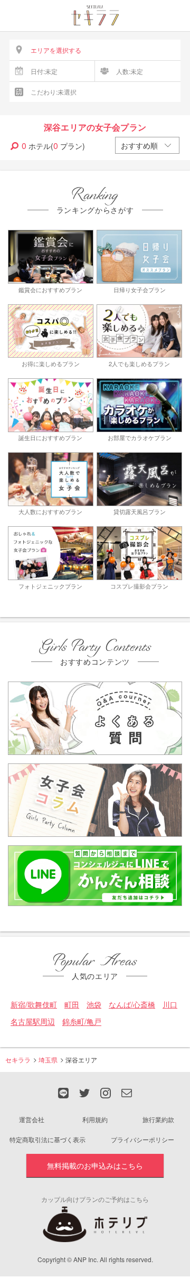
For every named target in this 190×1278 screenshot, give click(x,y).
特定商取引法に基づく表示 (48, 1139)
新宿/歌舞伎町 (34, 1005)
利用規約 (95, 1119)
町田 (71, 1005)
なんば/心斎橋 (132, 1005)
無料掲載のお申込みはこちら (95, 1165)
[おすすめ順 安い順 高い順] (147, 145)
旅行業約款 (158, 1119)
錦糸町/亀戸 (81, 1021)
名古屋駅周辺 (33, 1021)
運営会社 (31, 1119)
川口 (170, 1005)
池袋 (94, 1005)
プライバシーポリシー (142, 1139)
